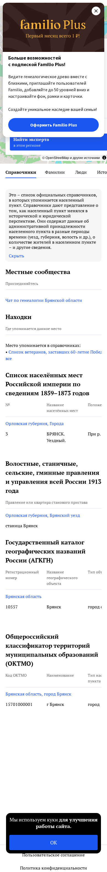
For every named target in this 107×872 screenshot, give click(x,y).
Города (57, 423)
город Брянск (57, 694)
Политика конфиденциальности (53, 868)
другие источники (86, 157)
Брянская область (23, 596)
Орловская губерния (27, 423)
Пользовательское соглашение (53, 855)
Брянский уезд (65, 515)
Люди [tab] (81, 172)
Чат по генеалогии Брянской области (43, 300)
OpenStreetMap (57, 157)
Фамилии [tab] (55, 172)
